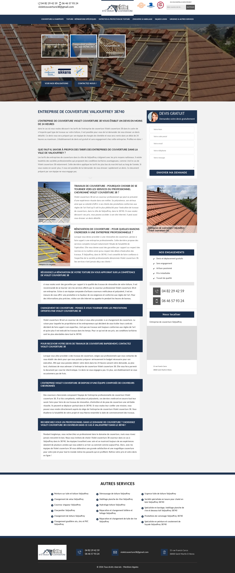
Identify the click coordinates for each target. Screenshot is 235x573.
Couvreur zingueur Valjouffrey (67, 505)
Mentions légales (130, 567)
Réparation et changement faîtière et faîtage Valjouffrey (115, 511)
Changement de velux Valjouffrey (69, 499)
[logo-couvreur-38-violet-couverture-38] (117, 8)
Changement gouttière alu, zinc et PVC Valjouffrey (71, 522)
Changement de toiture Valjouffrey (69, 516)
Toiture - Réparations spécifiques (81, 19)
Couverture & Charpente (52, 19)
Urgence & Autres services (182, 19)
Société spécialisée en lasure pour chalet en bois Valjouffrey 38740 (164, 500)
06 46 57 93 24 (70, 3)
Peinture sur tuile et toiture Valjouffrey (71, 494)
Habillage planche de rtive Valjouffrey (116, 499)
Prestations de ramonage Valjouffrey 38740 (164, 516)
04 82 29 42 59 (49, 3)
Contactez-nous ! (87, 84)
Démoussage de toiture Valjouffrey (114, 494)
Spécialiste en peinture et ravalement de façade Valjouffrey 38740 (162, 523)
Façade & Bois (161, 19)
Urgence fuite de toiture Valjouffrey (160, 494)
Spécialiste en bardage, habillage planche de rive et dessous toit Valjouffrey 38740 (164, 509)
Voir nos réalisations (56, 84)
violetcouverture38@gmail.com (56, 7)
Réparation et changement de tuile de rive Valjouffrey (118, 520)
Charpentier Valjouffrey (64, 510)
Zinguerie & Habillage (142, 19)
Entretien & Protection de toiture (114, 19)
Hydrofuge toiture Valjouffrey (112, 505)
